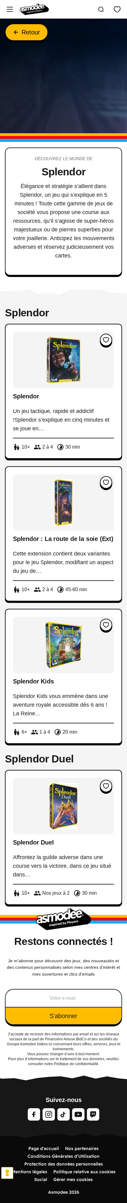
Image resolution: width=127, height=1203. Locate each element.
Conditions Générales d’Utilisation (63, 1156)
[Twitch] (93, 1114)
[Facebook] (34, 1114)
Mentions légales (29, 1171)
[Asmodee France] (34, 9)
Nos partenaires (82, 1148)
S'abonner (63, 1015)
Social (40, 1179)
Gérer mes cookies (73, 1179)
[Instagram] (49, 1114)
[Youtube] (78, 1114)
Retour (31, 32)
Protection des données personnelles (63, 1164)
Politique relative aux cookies (84, 1171)
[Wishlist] (117, 9)
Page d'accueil (43, 1148)
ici (50, 1044)
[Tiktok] (63, 1114)
